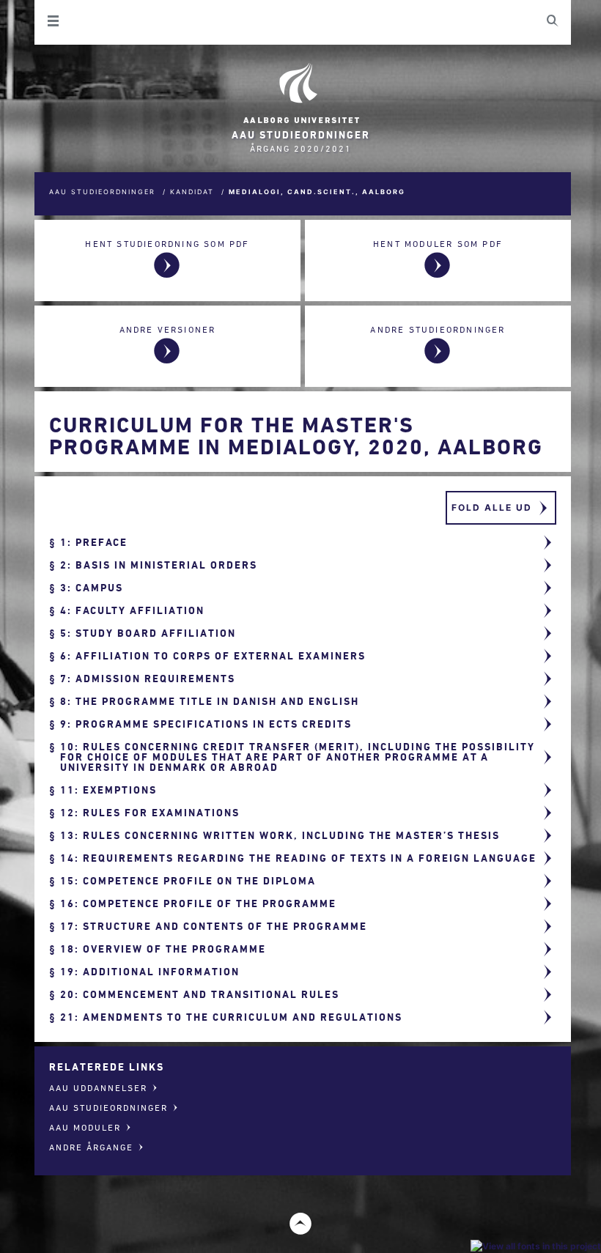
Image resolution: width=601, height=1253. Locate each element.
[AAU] (300, 93)
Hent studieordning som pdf (167, 243)
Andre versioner (167, 329)
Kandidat (192, 192)
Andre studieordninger (437, 329)
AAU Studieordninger (102, 192)
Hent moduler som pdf (438, 243)
